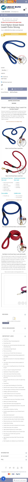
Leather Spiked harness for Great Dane (12, 393)
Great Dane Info (7, 343)
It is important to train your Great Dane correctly (14, 399)
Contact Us (15, 11)
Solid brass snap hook (7, 82)
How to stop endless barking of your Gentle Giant (14, 431)
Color (2, 67)
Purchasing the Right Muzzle (10, 348)
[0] (24, 10)
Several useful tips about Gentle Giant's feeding (14, 419)
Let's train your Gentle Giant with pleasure (13, 353)
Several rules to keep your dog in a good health (14, 387)
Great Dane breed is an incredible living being (13, 417)
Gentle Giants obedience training (11, 409)
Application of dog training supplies (11, 371)
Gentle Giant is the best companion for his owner (14, 425)
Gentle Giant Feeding (8, 423)
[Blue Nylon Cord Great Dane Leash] (14, 134)
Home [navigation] (3, 19)
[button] (3, 479)
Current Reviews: (4, 92)
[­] (26, 15)
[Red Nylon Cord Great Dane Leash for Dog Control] (14, 240)
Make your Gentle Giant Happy (10, 401)
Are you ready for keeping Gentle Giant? (12, 369)
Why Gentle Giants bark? (9, 415)
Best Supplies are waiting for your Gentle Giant (14, 440)
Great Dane (6, 339)
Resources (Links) (7, 350)
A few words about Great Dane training (12, 373)
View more (5, 322)
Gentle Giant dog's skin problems (11, 427)
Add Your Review (13, 92)
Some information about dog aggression (12, 403)
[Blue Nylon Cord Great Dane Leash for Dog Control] (14, 213)
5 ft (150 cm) (5, 76)
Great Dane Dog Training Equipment (11, 341)
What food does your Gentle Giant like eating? (13, 421)
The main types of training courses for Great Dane (14, 389)
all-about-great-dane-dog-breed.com (18, 471)
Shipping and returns (14, 100)
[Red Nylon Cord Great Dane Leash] (14, 162)
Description (14, 98)
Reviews (14, 103)
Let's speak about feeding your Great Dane (13, 385)
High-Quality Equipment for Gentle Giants (12, 429)
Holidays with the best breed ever (11, 391)
